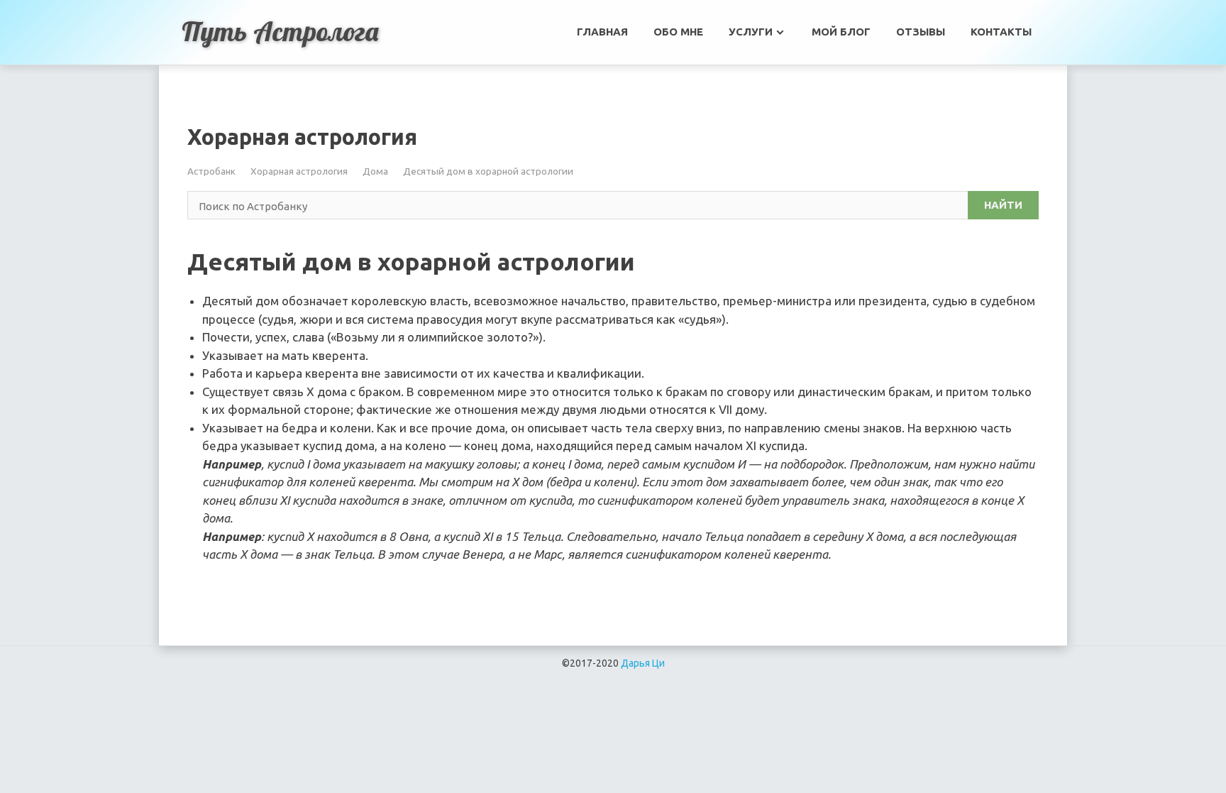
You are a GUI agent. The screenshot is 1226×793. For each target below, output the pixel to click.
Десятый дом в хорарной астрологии (488, 171)
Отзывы (920, 32)
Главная (602, 32)
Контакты (1001, 32)
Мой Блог (841, 32)
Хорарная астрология (299, 171)
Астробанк (211, 171)
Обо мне (678, 32)
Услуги (751, 32)
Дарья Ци (643, 663)
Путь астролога (280, 31)
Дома (375, 171)
